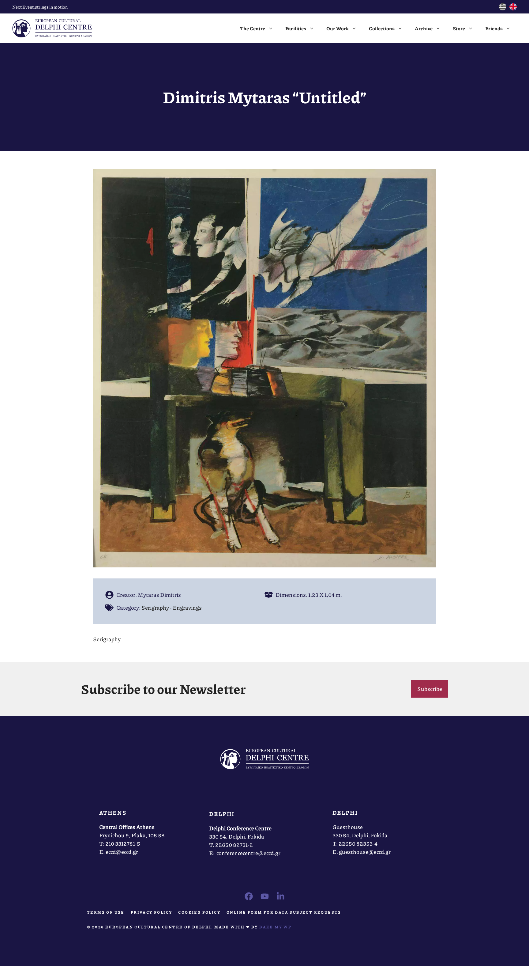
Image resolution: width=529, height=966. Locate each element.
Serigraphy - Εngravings (171, 608)
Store (459, 28)
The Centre (252, 28)
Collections (382, 28)
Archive (424, 28)
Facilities (295, 28)
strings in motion (51, 7)
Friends (494, 28)
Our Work (337, 28)
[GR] (502, 8)
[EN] (513, 8)
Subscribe (429, 689)
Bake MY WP (275, 927)
